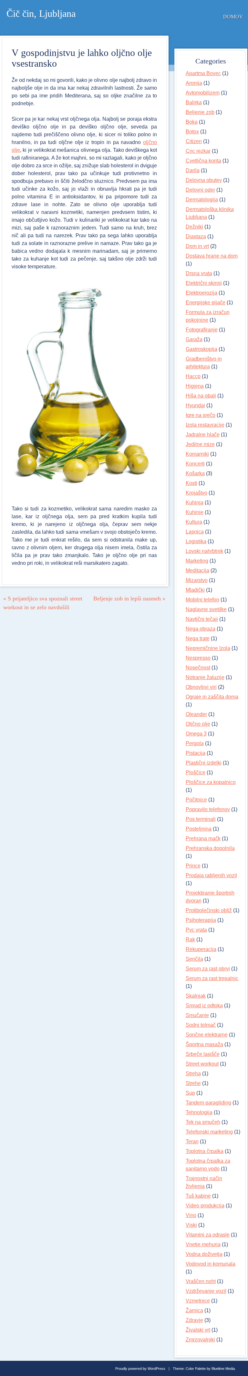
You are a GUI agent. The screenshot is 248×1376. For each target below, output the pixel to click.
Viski (191, 1225)
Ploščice (195, 772)
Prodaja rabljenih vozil (211, 875)
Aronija (194, 83)
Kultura (194, 522)
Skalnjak (196, 996)
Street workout (202, 1064)
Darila (193, 170)
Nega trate (198, 638)
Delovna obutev (204, 180)
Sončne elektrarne (207, 1034)
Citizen (194, 141)
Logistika (196, 541)
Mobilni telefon (202, 599)
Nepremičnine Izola (208, 648)
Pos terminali (201, 819)
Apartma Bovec (203, 73)
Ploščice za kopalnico (211, 782)
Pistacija (195, 753)
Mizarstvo (197, 580)
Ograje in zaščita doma (212, 696)
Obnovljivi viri (201, 687)
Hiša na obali (201, 395)
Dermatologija (202, 199)
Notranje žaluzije (205, 677)
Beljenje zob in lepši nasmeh (129, 598)
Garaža (194, 339)
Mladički (195, 590)
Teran (192, 1141)
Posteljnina (199, 829)
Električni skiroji (204, 283)
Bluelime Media (223, 1368)
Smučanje (197, 1015)
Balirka (194, 102)
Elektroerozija (201, 293)
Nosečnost (198, 667)
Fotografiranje (202, 329)
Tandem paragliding (208, 1102)
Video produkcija (205, 1205)
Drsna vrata (199, 273)
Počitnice (196, 799)
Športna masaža (204, 1044)
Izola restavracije (205, 425)
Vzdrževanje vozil (206, 1291)
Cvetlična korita (203, 160)
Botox (192, 131)
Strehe (193, 1083)
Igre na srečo (200, 415)
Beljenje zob (200, 112)
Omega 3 (196, 733)
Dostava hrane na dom (212, 256)
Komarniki (197, 454)
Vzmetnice (198, 1300)
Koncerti (195, 463)
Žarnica (194, 1310)
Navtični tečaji (202, 619)
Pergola (195, 743)
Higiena (195, 386)
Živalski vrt (198, 1330)
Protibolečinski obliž (209, 910)
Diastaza (196, 236)
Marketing (197, 561)
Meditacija (197, 570)
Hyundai (195, 405)
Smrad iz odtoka (204, 1005)
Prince (193, 865)
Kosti (191, 483)
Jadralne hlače (203, 434)
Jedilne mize (200, 444)
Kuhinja (194, 502)
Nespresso (198, 658)
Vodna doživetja (204, 1254)
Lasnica (195, 531)
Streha (193, 1073)
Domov (233, 16)
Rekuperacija (201, 949)
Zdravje (194, 1320)
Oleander (196, 714)
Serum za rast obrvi (208, 968)
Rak (190, 939)
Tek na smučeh (203, 1122)
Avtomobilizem (203, 92)
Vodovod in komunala (210, 1264)
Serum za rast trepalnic (212, 978)
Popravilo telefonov (208, 809)
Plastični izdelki (204, 763)
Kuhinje (194, 512)
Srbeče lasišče (203, 1054)
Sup (190, 1093)
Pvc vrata (196, 930)
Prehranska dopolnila (210, 848)
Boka (192, 122)
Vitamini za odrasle (208, 1234)
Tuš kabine (198, 1196)
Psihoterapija (201, 920)
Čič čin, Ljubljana (41, 13)
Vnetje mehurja (203, 1244)
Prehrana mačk (203, 838)
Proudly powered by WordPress (140, 1368)
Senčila (194, 959)
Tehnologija (199, 1112)
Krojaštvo (196, 493)
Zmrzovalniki (200, 1339)
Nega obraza (200, 629)
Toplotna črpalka (204, 1151)
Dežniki (194, 226)
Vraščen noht (201, 1281)
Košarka (195, 473)
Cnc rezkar (198, 151)
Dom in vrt (197, 246)
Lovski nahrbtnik (204, 551)
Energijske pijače (205, 302)
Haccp (193, 376)
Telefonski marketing (209, 1132)
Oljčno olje (198, 724)
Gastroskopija (201, 349)
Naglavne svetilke (206, 609)
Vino (191, 1215)
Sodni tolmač (201, 1025)
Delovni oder (200, 190)
